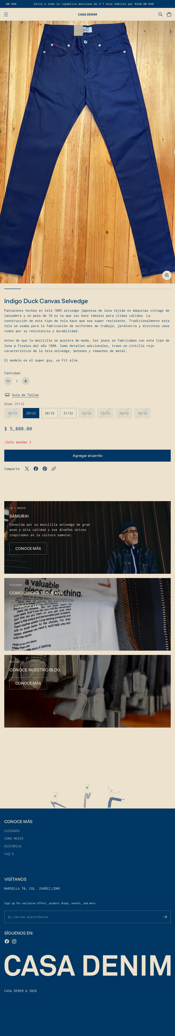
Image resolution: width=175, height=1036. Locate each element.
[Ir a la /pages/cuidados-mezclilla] (87, 614)
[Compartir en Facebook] (36, 469)
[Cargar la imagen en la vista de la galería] (167, 275)
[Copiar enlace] (54, 469)
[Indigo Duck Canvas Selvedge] (87, 152)
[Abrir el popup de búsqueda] (160, 14)
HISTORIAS (13, 846)
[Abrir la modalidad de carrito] (169, 14)
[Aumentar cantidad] (25, 381)
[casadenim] (87, 14)
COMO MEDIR (13, 838)
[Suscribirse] (165, 916)
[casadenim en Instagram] (14, 941)
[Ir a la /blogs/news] (87, 691)
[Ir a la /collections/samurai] (87, 537)
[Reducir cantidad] (8, 381)
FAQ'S (9, 854)
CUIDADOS (12, 831)
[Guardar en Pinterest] (45, 469)
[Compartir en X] (27, 469)
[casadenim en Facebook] (6, 941)
